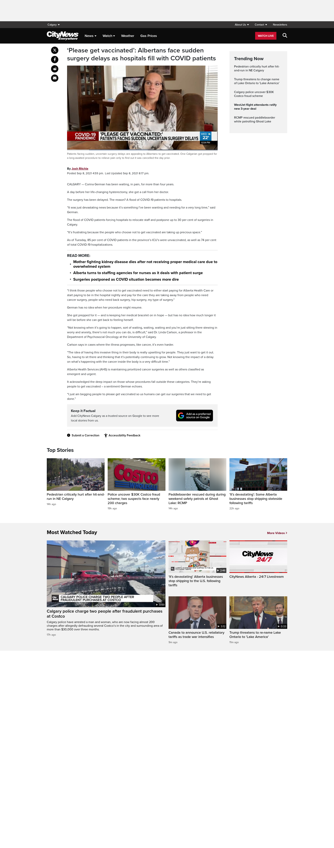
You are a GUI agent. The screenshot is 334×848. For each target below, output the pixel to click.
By (77, 169)
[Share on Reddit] (54, 69)
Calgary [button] (52, 24)
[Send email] (54, 78)
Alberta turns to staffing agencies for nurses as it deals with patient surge (138, 273)
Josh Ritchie (80, 169)
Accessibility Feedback (124, 435)
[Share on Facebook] (54, 59)
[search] (285, 35)
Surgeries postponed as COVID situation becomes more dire (126, 279)
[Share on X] (54, 50)
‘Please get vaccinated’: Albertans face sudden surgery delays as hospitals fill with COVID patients (141, 54)
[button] (242, 24)
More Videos (276, 533)
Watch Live (266, 36)
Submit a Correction (85, 435)
